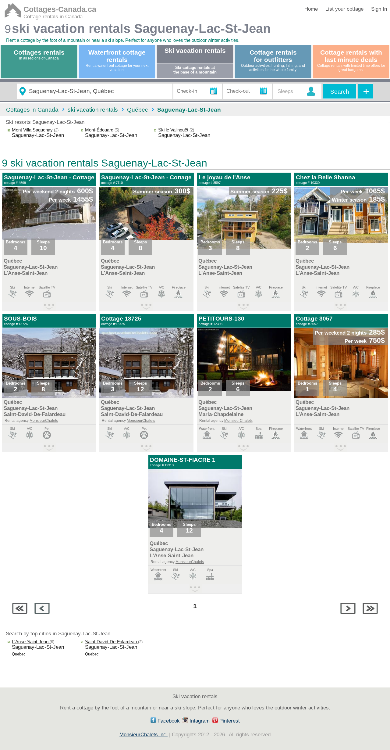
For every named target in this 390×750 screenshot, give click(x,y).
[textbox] (98, 91)
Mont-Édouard (100, 129)
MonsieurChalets (44, 420)
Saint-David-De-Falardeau (111, 641)
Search (339, 91)
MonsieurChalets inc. (143, 734)
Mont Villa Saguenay (33, 129)
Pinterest (229, 721)
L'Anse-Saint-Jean (31, 641)
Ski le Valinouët (174, 129)
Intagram (200, 721)
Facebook (169, 721)
